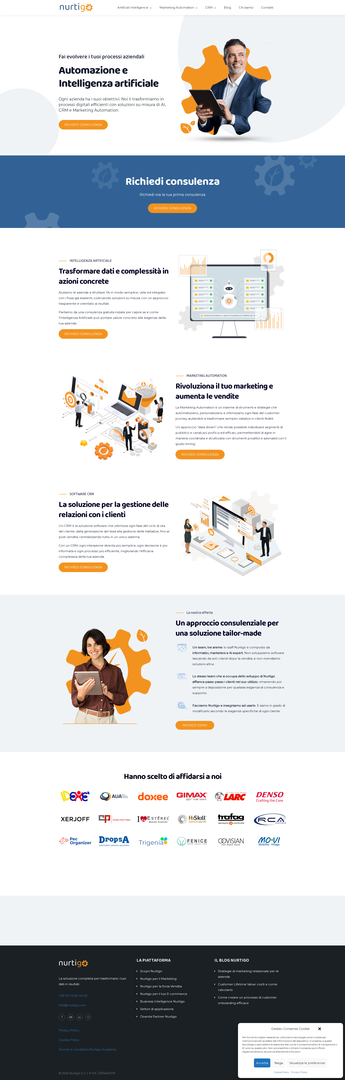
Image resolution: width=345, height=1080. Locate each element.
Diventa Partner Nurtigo (158, 1016)
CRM (209, 7)
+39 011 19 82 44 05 (73, 996)
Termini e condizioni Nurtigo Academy (87, 1049)
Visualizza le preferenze (307, 1063)
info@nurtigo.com (72, 1005)
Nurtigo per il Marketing (158, 979)
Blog (227, 7)
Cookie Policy (281, 1072)
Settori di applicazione (157, 1009)
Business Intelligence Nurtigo (162, 1001)
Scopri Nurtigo (151, 971)
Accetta (262, 1063)
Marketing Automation (177, 7)
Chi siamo (246, 7)
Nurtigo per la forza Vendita (161, 986)
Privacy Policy (299, 1072)
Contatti (267, 7)
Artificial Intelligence (132, 7)
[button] (320, 1029)
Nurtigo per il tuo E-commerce (163, 994)
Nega (279, 1063)
